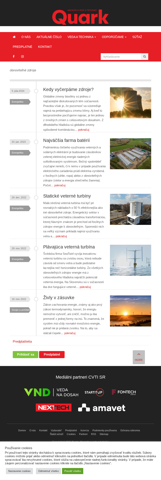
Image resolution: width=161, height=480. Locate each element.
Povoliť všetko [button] (72, 471)
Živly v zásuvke (58, 297)
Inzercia (84, 430)
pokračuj (83, 129)
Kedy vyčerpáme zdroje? (68, 89)
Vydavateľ (56, 430)
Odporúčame (113, 37)
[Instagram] (22, 56)
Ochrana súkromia (130, 430)
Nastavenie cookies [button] (19, 471)
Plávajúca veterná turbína (69, 247)
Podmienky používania (104, 430)
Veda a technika (81, 37)
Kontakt (45, 46)
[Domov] (14, 37)
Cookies (71, 434)
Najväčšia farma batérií (66, 140)
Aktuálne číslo (49, 37)
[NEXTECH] (53, 408)
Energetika (17, 101)
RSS (93, 434)
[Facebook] (13, 56)
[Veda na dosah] (51, 393)
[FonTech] (124, 393)
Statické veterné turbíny (67, 196)
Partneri (83, 434)
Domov (22, 430)
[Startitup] (94, 393)
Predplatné (22, 46)
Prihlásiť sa (25, 354)
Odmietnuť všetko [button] (48, 471)
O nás (26, 37)
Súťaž (137, 37)
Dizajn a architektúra (23, 310)
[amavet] (101, 408)
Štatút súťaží (56, 434)
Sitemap (104, 434)
